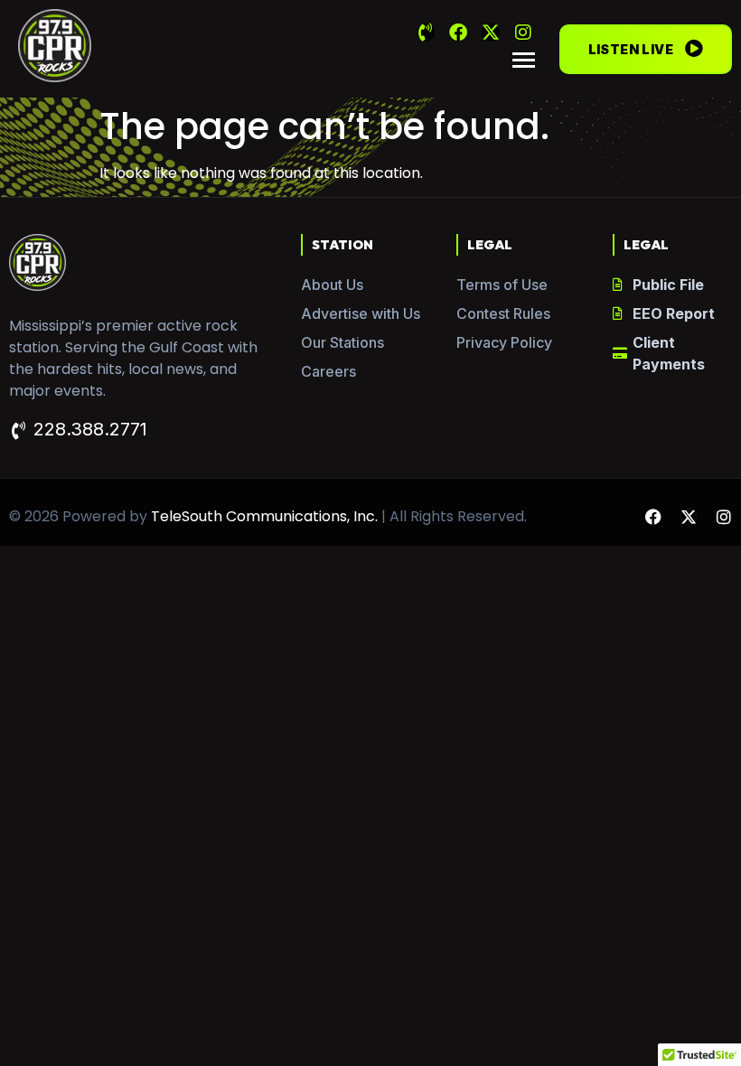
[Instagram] (523, 32)
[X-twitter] (491, 32)
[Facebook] (458, 32)
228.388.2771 (90, 429)
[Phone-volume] (426, 32)
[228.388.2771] (18, 431)
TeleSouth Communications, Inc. (264, 516)
